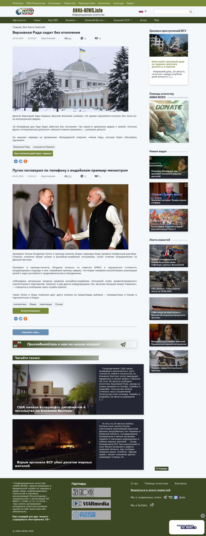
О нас (134, 483)
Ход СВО (53, 20)
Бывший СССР (122, 20)
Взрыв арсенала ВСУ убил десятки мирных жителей (53, 464)
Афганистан (19, 20)
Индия (33, 304)
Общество (69, 3)
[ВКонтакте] (16, 161)
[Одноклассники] (25, 161)
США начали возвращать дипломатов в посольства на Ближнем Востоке (50, 408)
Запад (143, 20)
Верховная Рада (21, 146)
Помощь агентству (156, 483)
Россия (58, 304)
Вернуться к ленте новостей (150, 490)
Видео (130, 3)
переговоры (46, 304)
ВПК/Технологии (36, 3)
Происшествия (86, 3)
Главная (17, 27)
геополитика (19, 304)
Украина (70, 20)
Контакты (181, 483)
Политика (18, 3)
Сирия (37, 20)
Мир (156, 20)
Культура (118, 3)
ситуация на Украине (43, 146)
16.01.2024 (24, 38)
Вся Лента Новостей (34, 27)
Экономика (54, 3)
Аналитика (104, 3)
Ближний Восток (94, 20)
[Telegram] (20, 161)
